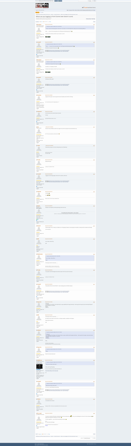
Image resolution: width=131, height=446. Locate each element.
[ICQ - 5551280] (36, 219)
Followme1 (39, 111)
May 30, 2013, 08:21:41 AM (48, 360)
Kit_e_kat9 (39, 413)
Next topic (93, 18)
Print (94, 21)
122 (49, 21)
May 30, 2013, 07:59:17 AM (48, 347)
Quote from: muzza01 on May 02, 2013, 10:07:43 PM (54, 26)
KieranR (39, 225)
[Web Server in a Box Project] (36, 220)
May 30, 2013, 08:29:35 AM (48, 381)
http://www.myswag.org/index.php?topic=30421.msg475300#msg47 (58, 51)
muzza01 (39, 42)
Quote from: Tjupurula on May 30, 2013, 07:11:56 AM (54, 332)
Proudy (38, 159)
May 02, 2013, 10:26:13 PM (48, 24)
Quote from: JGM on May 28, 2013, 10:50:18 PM (53, 256)
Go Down (37, 21)
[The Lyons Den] (36, 425)
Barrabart (39, 24)
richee (38, 145)
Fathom (38, 399)
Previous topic (88, 18)
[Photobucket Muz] (36, 54)
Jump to (82, 438)
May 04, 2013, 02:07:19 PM (48, 159)
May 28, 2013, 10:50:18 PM (48, 238)
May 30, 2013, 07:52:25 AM (48, 330)
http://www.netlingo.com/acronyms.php (51, 370)
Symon (38, 205)
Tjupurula (39, 301)
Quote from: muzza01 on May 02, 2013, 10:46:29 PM (54, 61)
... (48, 21)
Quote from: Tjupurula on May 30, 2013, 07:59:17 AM (54, 362)
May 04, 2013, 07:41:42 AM (48, 111)
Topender (39, 191)
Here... (95, 10)
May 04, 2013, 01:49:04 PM (49, 145)
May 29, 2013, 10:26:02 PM (48, 284)
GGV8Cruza (39, 360)
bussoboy (39, 95)
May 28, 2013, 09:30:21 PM (48, 191)
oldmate (39, 330)
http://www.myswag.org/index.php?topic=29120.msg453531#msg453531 (59, 50)
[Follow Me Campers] (36, 121)
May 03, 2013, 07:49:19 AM (48, 77)
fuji (38, 127)
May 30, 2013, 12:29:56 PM (48, 413)
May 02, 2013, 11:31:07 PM (48, 59)
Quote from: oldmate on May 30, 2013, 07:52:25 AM (54, 349)
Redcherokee (40, 254)
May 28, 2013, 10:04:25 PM (48, 225)
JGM (38, 238)
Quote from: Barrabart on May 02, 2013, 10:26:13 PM (54, 44)
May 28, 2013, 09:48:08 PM (48, 205)
